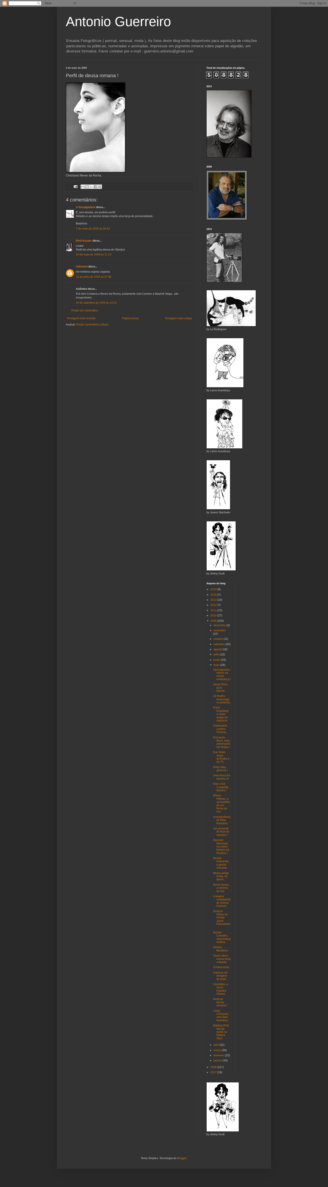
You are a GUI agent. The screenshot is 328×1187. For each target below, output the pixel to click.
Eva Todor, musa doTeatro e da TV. (221, 757)
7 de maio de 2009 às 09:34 (93, 228)
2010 (213, 615)
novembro (220, 630)
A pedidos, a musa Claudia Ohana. (220, 989)
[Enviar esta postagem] (75, 186)
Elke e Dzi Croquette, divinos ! (221, 787)
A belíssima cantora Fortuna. (220, 729)
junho (217, 659)
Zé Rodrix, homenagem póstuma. (221, 699)
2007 (213, 1072)
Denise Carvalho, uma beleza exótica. (222, 937)
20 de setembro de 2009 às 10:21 (96, 302)
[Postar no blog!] (87, 186)
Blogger (182, 1158)
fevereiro (219, 1055)
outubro (219, 638)
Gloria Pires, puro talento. (220, 687)
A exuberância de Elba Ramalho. (221, 820)
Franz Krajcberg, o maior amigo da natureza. (221, 714)
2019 (213, 589)
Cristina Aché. (221, 967)
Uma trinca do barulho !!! (221, 777)
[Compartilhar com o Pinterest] (100, 186)
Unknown (82, 266)
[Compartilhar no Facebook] (95, 186)
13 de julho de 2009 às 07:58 (93, 276)
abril (217, 1044)
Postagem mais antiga (178, 318)
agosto (218, 649)
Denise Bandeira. (220, 949)
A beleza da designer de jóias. (220, 976)
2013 (213, 599)
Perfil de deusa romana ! (220, 1002)
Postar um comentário (84, 310)
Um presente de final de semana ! (221, 832)
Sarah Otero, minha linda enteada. (222, 959)
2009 (213, 620)
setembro (220, 644)
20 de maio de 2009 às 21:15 (93, 254)
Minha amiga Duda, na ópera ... (221, 876)
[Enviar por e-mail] (83, 186)
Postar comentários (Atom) (92, 324)
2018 (213, 594)
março (218, 1050)
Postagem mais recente (81, 318)
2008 (213, 1067)
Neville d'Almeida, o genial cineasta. (221, 863)
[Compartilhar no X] (91, 186)
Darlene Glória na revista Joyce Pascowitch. (221, 919)
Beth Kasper (84, 240)
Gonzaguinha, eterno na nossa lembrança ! (222, 674)
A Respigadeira (85, 207)
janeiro (218, 1060)
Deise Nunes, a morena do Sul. (221, 888)
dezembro (220, 625)
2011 (213, 610)
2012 (213, 605)
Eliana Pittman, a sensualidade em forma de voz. (221, 803)
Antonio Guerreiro (118, 21)
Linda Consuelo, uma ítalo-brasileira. (221, 1015)
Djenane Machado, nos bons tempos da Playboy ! (221, 847)
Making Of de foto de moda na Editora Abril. (221, 1032)
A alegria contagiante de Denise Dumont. (222, 901)
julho (217, 654)
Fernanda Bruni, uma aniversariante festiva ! (221, 742)
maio (217, 665)
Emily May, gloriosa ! (220, 769)
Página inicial (130, 318)
